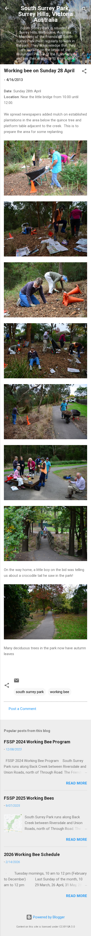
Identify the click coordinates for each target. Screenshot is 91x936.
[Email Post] (16, 682)
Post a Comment (22, 709)
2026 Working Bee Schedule (32, 854)
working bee (59, 692)
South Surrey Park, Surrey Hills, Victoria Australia (45, 14)
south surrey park (30, 692)
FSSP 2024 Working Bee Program (37, 741)
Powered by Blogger (48, 917)
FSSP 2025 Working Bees (29, 798)
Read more (76, 783)
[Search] (84, 9)
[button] (84, 72)
